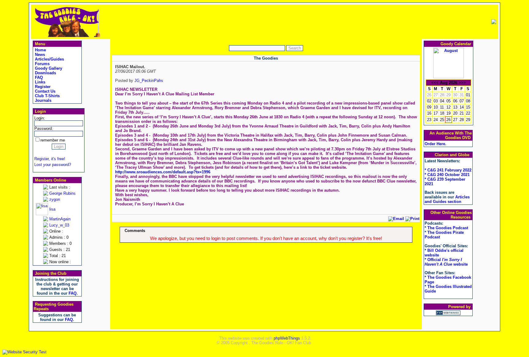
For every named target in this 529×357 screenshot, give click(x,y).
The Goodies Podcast (447, 228)
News (39, 54)
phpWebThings (287, 338)
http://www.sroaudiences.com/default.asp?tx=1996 (162, 172)
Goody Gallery (48, 68)
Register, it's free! (49, 158)
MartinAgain (59, 219)
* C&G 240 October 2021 (447, 174)
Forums (42, 63)
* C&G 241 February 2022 (448, 170)
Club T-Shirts (47, 96)
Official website (446, 262)
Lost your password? (52, 164)
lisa (52, 209)
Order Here (435, 144)
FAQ (38, 77)
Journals (42, 100)
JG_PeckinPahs (148, 80)
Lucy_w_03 (59, 225)
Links (39, 82)
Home (40, 50)
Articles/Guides (49, 59)
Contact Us (44, 91)
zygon (54, 199)
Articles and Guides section (447, 199)
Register (42, 86)
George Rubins (62, 193)
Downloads (45, 73)
